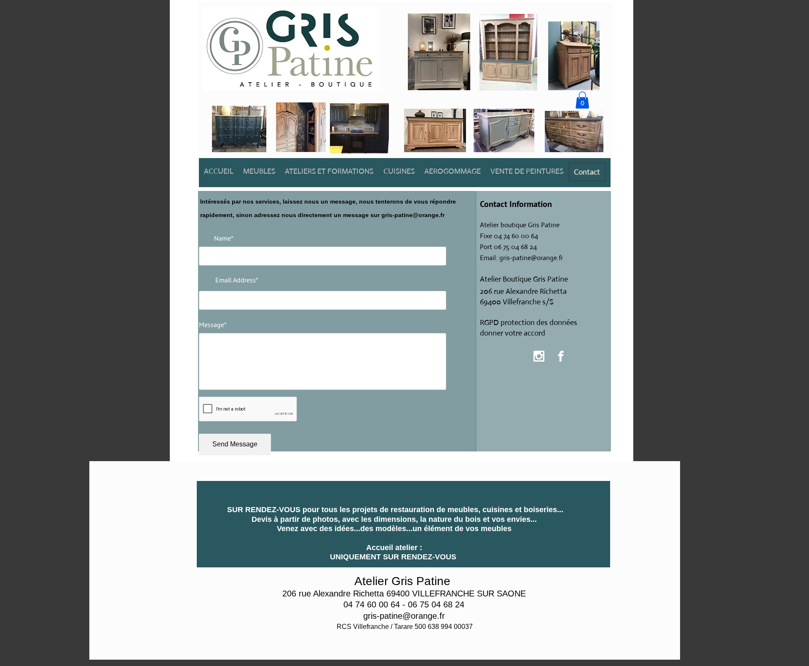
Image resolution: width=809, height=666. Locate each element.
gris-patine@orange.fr (413, 215)
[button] (582, 100)
